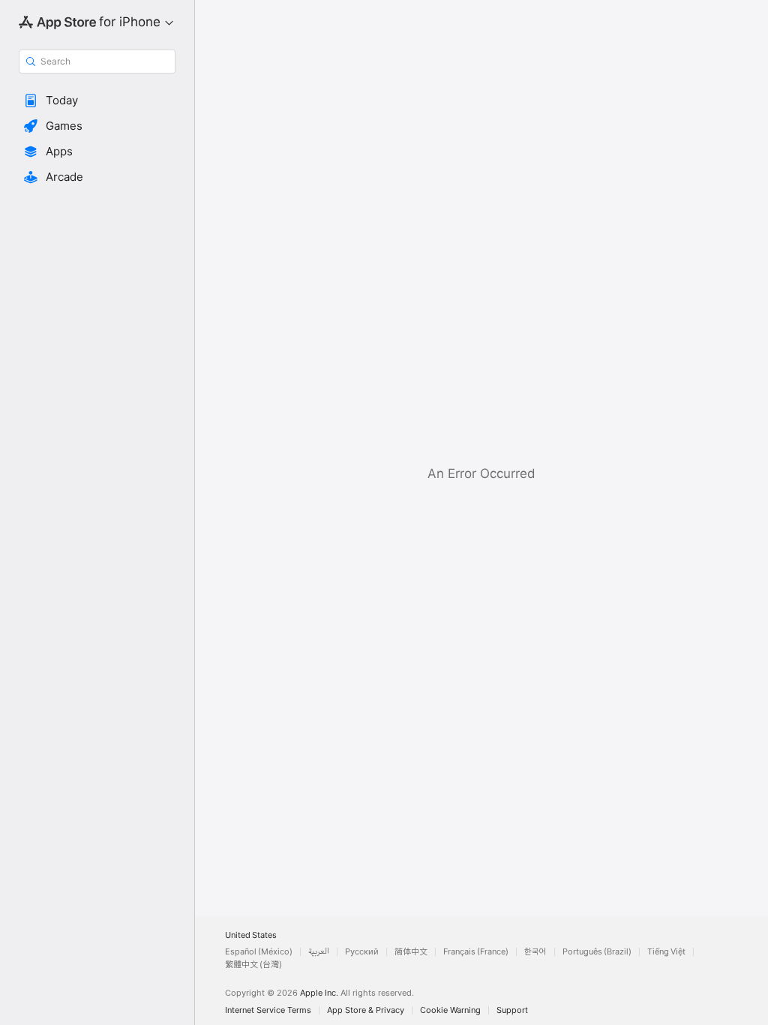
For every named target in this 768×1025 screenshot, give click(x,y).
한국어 (535, 952)
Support (512, 1010)
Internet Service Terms (268, 1010)
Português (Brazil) (597, 952)
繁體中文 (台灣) (253, 964)
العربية (318, 952)
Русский (362, 952)
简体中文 (411, 952)
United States (251, 935)
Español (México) (258, 952)
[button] (97, 100)
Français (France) (475, 952)
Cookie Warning (450, 1010)
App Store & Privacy (365, 1010)
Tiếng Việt (666, 952)
